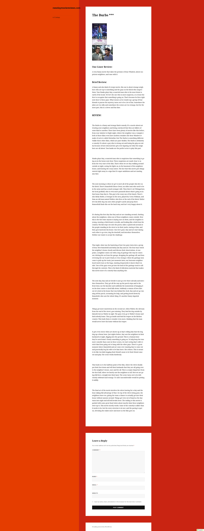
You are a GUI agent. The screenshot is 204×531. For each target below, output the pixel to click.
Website (95, 493)
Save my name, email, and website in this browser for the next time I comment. (118, 502)
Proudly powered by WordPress (102, 527)
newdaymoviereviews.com (66, 7)
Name (94, 476)
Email (94, 485)
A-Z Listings (56, 17)
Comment (96, 450)
